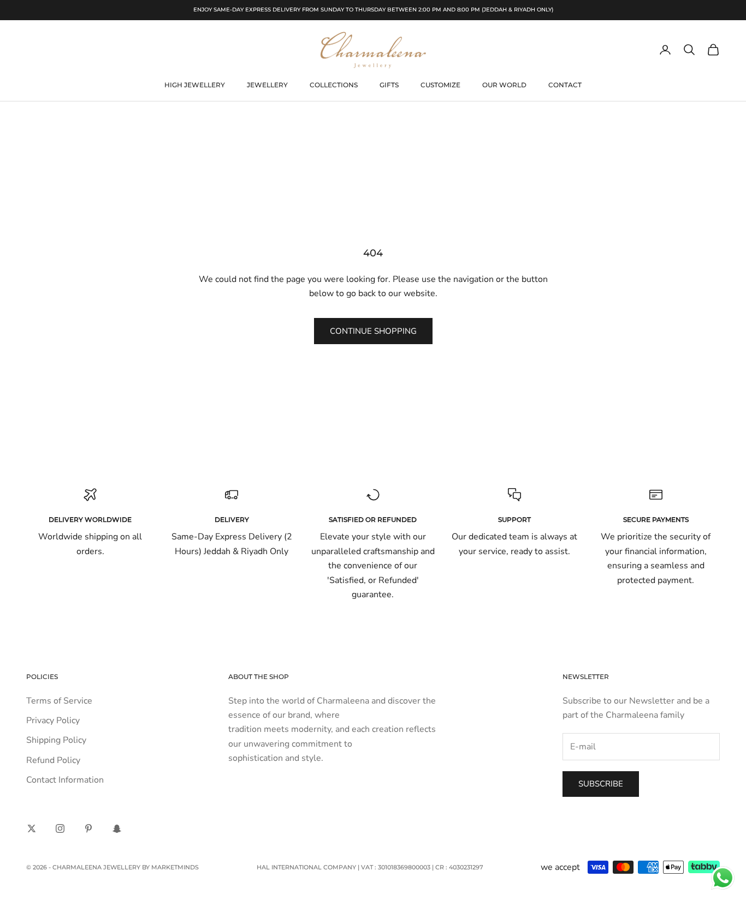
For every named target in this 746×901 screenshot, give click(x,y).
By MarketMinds (170, 867)
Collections (334, 85)
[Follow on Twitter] (31, 828)
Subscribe (600, 783)
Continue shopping (373, 331)
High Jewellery (194, 85)
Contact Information (65, 780)
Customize (440, 85)
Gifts (389, 85)
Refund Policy (53, 760)
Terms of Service (59, 701)
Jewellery (267, 85)
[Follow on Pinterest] (88, 828)
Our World (504, 85)
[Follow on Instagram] (60, 828)
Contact (565, 85)
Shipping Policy (56, 740)
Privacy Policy (53, 720)
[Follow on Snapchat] (116, 828)
